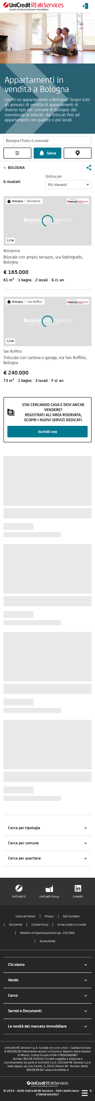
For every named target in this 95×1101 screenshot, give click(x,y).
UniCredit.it (19, 896)
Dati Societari (71, 916)
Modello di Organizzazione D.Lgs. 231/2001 (47, 933)
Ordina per (53, 176)
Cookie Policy (40, 924)
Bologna (16, 167)
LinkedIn (78, 896)
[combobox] (68, 184)
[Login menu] (85, 6)
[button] (89, 167)
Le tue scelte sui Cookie (71, 924)
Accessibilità (47, 941)
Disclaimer (15, 924)
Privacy (49, 916)
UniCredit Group (49, 896)
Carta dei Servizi (26, 916)
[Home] (33, 6)
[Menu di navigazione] (84, 1093)
